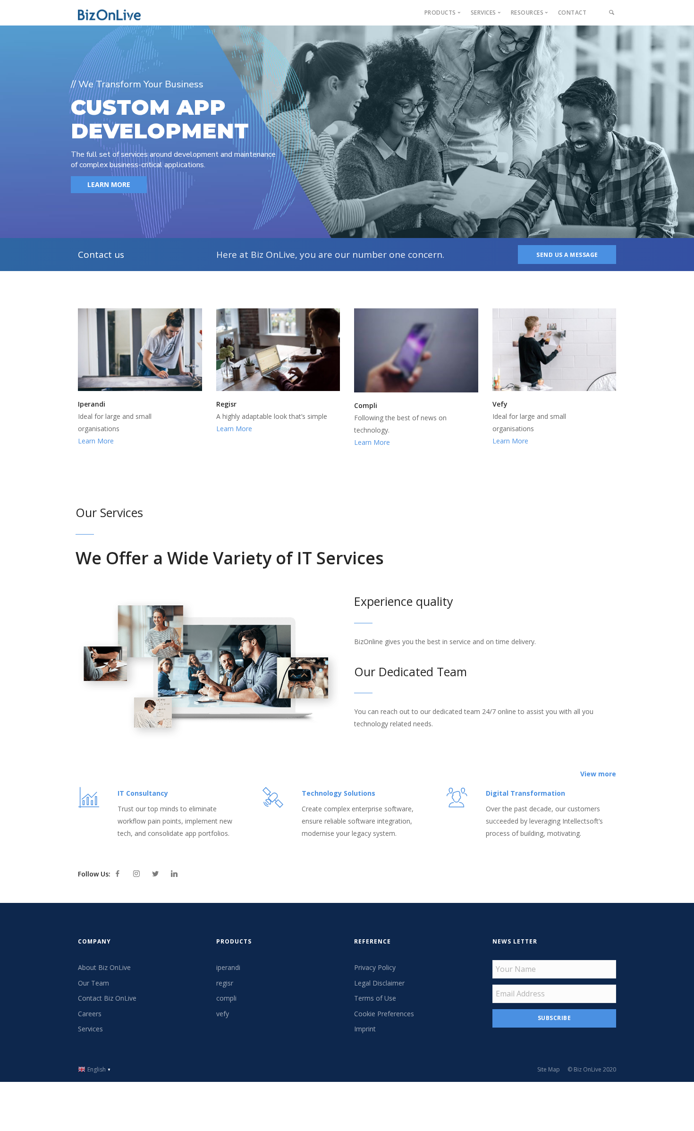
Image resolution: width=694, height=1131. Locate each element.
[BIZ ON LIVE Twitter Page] (155, 873)
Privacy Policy (375, 967)
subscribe (554, 1018)
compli (226, 998)
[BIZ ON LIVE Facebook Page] (117, 873)
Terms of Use (375, 998)
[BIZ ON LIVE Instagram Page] (136, 873)
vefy (222, 1013)
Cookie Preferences (384, 1013)
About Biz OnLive (104, 967)
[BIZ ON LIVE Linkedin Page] (174, 873)
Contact (572, 13)
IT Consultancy (143, 793)
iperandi (228, 967)
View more (598, 773)
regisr (224, 982)
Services (90, 1028)
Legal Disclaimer (379, 982)
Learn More (96, 440)
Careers (90, 1013)
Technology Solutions (338, 793)
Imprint (365, 1028)
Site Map (548, 1069)
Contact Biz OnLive (107, 998)
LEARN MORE (108, 184)
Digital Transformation (525, 793)
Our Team (93, 982)
